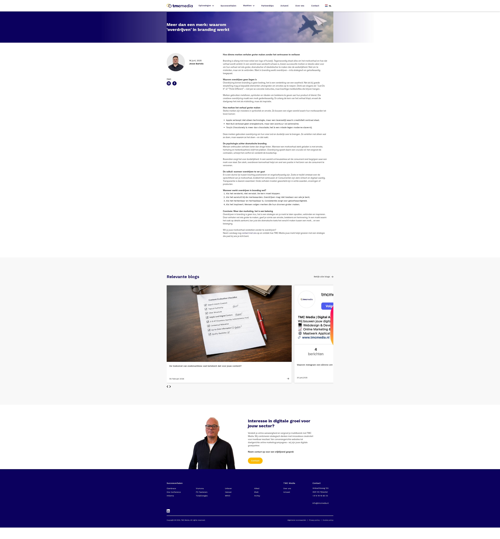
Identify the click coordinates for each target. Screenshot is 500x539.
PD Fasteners (201, 492)
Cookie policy (328, 520)
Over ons (299, 5)
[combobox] (328, 5)
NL (330, 6)
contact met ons (249, 233)
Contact (315, 5)
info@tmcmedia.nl (320, 503)
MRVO (227, 496)
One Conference (174, 492)
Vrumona (200, 488)
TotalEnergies (202, 496)
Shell (256, 492)
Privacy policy (314, 520)
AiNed (256, 488)
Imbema (170, 496)
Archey (257, 496)
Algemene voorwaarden (297, 520)
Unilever (228, 488)
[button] (206, 5)
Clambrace (171, 488)
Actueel (284, 5)
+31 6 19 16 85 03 (320, 496)
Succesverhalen (228, 5)
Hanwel (228, 492)
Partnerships (267, 5)
